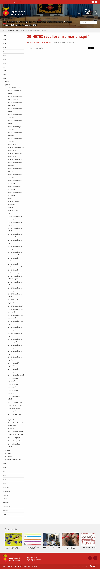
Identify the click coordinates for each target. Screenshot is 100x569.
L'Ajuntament (12, 22)
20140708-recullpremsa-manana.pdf (40, 42)
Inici (4, 22)
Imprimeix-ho (39, 48)
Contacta (68, 22)
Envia (30, 48)
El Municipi (23, 22)
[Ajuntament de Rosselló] (14, 12)
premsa (22, 30)
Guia (30, 22)
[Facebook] (93, 2)
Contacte (34, 566)
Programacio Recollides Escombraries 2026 (20, 25)
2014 (17, 30)
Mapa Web (10, 566)
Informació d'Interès (55, 22)
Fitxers (12, 30)
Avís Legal (18, 566)
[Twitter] (95, 2)
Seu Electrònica (39, 22)
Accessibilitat (26, 566)
